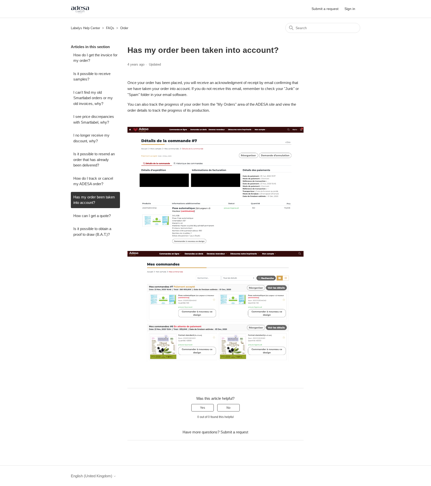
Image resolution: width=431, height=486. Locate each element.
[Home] (80, 8)
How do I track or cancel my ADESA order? (93, 181)
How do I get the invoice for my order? (95, 58)
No (228, 407)
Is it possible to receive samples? (91, 76)
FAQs (110, 28)
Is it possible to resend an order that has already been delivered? (94, 159)
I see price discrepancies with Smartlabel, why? (93, 119)
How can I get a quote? (92, 216)
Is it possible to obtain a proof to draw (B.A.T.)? (92, 232)
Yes (202, 407)
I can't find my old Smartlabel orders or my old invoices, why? (93, 98)
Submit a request (325, 9)
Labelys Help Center (85, 28)
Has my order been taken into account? (94, 200)
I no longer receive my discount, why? (91, 138)
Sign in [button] (349, 9)
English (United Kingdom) (92, 476)
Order (124, 28)
